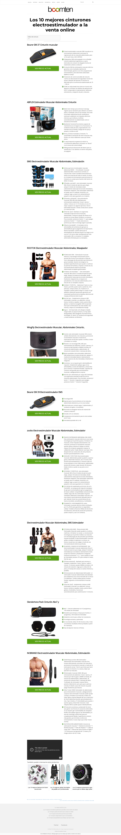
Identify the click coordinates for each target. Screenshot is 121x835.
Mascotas (41, 2)
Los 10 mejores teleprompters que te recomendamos (60, 815)
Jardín (58, 2)
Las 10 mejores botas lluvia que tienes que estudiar (60, 813)
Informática (48, 2)
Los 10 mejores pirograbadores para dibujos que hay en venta (60, 817)
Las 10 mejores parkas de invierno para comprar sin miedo (60, 811)
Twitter (56, 825)
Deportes (35, 2)
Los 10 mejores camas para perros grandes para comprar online (76, 800)
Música (53, 2)
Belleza (30, 2)
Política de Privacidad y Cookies (60, 831)
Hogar (62, 2)
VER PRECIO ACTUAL (43, 68)
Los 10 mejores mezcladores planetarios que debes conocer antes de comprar (60, 809)
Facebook (64, 825)
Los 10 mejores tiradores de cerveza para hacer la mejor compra (45, 799)
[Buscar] (93, 2)
